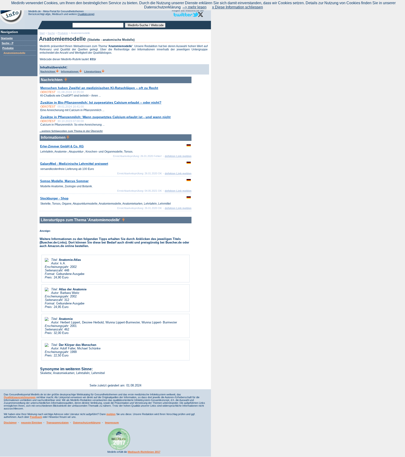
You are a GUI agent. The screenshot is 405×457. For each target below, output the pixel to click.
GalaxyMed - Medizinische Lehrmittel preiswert (74, 163)
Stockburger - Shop (54, 198)
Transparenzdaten (57, 422)
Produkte (8, 48)
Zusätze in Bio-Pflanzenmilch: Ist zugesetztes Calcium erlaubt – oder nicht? (100, 102)
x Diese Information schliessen (237, 7)
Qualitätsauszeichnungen (20, 397)
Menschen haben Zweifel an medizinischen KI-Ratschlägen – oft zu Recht (99, 88)
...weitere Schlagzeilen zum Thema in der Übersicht (71, 131)
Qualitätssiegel (86, 14)
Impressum (112, 422)
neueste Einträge (31, 422)
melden (111, 414)
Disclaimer (10, 422)
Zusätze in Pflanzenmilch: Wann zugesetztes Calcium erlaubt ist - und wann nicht (105, 117)
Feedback (36, 417)
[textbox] (98, 25)
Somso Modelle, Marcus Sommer (64, 181)
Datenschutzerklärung (87, 422)
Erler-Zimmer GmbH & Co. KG (62, 146)
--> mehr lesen (194, 7)
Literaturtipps (93, 71)
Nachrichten (48, 71)
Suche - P (7, 43)
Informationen (70, 71)
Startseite (7, 38)
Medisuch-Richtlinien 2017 (144, 451)
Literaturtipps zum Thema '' (81, 220)
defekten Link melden (178, 156)
